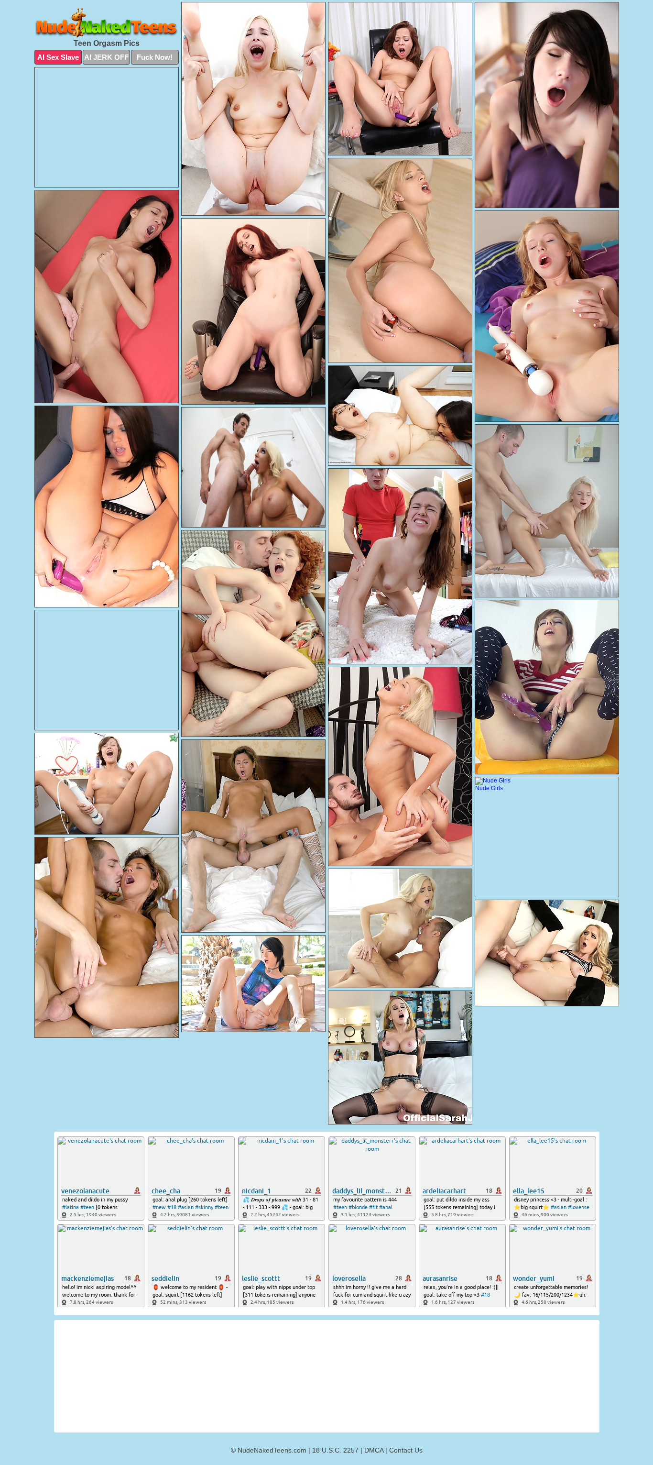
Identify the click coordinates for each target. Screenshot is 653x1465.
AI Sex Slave (58, 57)
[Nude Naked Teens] (106, 23)
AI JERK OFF (106, 57)
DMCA (373, 1450)
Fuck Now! (155, 57)
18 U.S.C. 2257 (335, 1450)
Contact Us (406, 1450)
